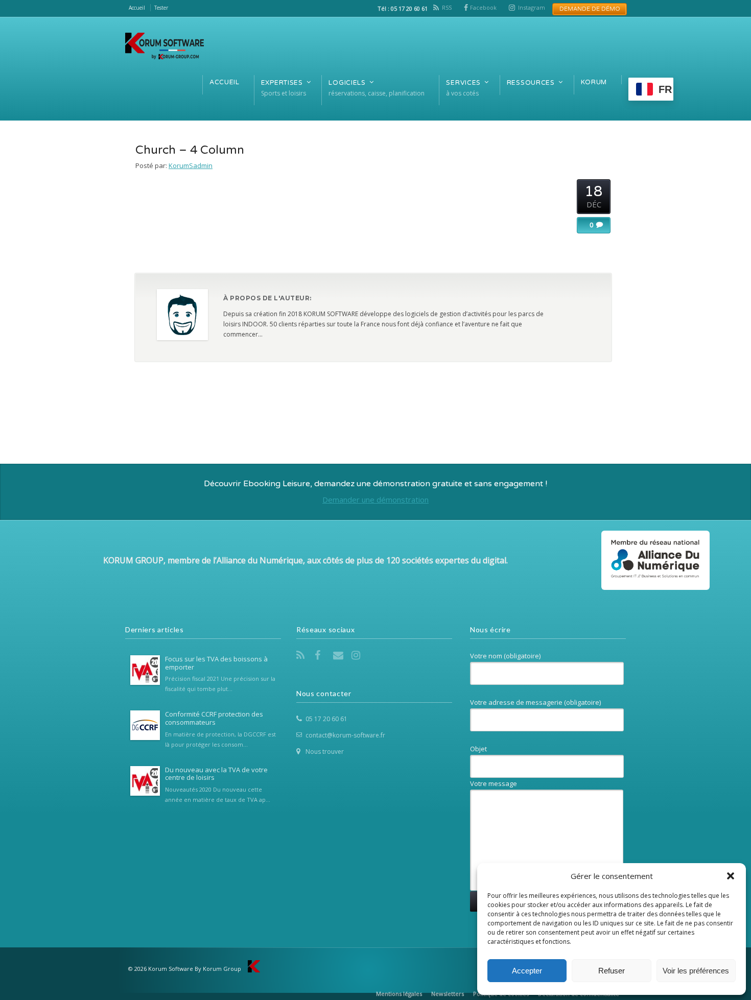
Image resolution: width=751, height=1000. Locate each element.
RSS (447, 7)
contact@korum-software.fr (345, 735)
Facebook (483, 7)
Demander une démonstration (375, 499)
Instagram (531, 7)
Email (339, 655)
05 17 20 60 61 (326, 719)
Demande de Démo (586, 9)
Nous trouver (325, 751)
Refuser (611, 970)
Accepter (527, 970)
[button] (730, 876)
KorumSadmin (191, 165)
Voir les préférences (696, 970)
